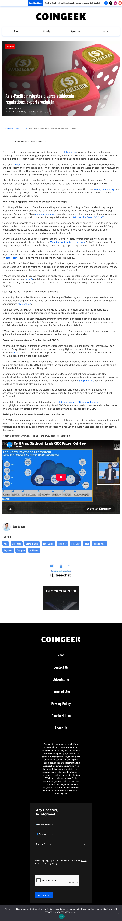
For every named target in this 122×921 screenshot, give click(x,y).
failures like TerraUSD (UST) (88, 217)
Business (10, 46)
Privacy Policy (61, 703)
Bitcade (46, 31)
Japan (87, 543)
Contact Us (61, 667)
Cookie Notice (61, 715)
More (105, 31)
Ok (61, 916)
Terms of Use (61, 691)
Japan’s (29, 279)
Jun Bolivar (12, 108)
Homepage (9, 128)
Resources (76, 31)
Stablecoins (34, 550)
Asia (5, 543)
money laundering (104, 189)
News (16, 31)
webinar (19, 164)
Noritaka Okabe (99, 543)
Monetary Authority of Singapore (68, 242)
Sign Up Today (43, 895)
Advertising (61, 679)
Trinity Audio (30, 142)
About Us (61, 727)
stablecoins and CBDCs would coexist (78, 402)
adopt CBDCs (86, 380)
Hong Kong (75, 543)
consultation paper (45, 214)
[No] (118, 913)
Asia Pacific (16, 543)
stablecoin (11, 257)
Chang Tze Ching (32, 543)
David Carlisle (48, 543)
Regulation (8, 550)
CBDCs (16, 352)
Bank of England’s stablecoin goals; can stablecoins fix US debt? (72, 3)
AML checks (24, 303)
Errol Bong (62, 543)
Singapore (21, 550)
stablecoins (69, 152)
